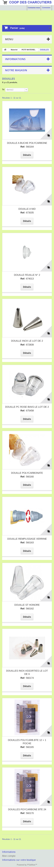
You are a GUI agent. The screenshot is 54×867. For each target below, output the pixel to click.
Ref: (22, 146)
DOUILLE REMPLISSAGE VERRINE (27, 538)
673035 (27, 212)
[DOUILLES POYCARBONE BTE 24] (27, 787)
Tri (3, 89)
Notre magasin (16, 70)
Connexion (46, 7)
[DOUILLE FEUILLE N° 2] (27, 252)
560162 (27, 608)
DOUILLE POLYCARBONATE (27, 473)
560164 (27, 146)
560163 (27, 542)
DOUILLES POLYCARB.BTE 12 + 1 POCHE (27, 742)
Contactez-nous (34, 7)
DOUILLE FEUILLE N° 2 (27, 275)
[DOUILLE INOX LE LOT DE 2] (27, 318)
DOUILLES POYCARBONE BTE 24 (27, 809)
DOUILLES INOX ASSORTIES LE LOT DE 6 (27, 672)
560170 (27, 813)
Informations (15, 59)
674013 (27, 278)
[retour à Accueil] (5, 50)
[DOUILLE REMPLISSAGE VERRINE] (27, 516)
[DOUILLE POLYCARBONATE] (27, 450)
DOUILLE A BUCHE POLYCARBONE (27, 143)
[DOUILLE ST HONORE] (27, 582)
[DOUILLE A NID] (27, 186)
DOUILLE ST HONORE (27, 605)
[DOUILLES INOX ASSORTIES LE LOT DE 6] (27, 648)
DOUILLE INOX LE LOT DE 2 (27, 341)
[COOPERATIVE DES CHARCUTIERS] (27, 15)
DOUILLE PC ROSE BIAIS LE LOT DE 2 (27, 407)
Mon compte (8, 856)
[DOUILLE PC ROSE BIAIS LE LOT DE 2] (27, 384)
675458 (27, 410)
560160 (27, 476)
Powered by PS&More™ (27, 865)
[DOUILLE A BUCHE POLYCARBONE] (27, 120)
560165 (27, 747)
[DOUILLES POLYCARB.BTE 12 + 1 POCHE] (27, 717)
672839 (27, 344)
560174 (27, 678)
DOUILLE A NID (27, 209)
